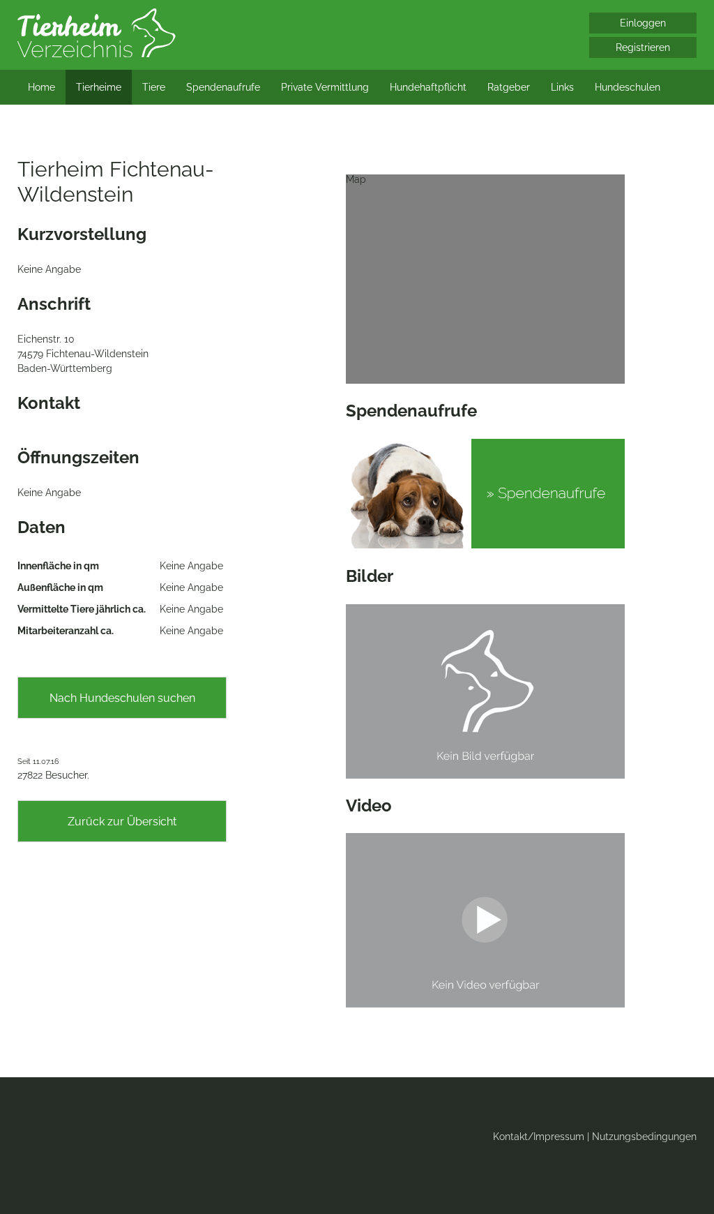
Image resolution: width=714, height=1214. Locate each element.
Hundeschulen (627, 87)
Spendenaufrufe (223, 87)
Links (562, 87)
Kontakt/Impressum (538, 1136)
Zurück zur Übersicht (122, 821)
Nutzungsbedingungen (644, 1136)
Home (41, 87)
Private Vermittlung (325, 87)
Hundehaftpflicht (428, 87)
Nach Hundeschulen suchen (122, 698)
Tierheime (98, 87)
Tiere (153, 87)
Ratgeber (508, 87)
